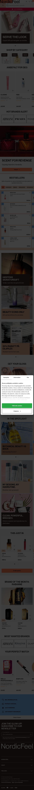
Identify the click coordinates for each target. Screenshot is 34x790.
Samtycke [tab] (6, 377)
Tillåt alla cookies (17, 405)
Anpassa (16, 411)
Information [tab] (17, 377)
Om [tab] (28, 377)
